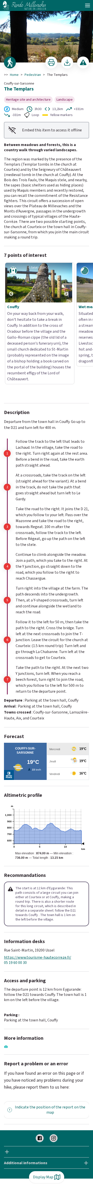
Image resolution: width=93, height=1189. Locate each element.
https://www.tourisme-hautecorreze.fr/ (37, 916)
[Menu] (88, 5)
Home (14, 74)
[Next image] (66, 282)
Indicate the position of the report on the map (50, 1068)
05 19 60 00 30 (15, 921)
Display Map (43, 1177)
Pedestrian (33, 74)
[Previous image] (11, 282)
